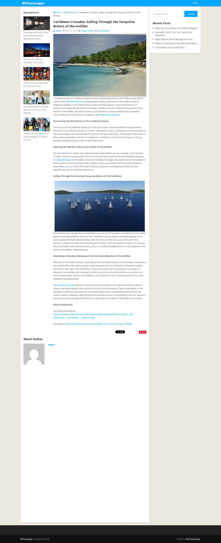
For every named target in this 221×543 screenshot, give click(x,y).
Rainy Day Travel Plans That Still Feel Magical (176, 28)
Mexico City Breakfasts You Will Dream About (176, 43)
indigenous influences (109, 114)
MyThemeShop (193, 539)
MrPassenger (33, 3)
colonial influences (75, 101)
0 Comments (104, 30)
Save (144, 332)
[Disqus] (84, 406)
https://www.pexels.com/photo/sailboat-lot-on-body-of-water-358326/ (99, 323)
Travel (74, 12)
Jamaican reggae (63, 159)
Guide (66, 12)
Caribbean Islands (65, 285)
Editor (58, 30)
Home (195, 3)
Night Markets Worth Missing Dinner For (174, 39)
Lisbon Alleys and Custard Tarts (170, 47)
